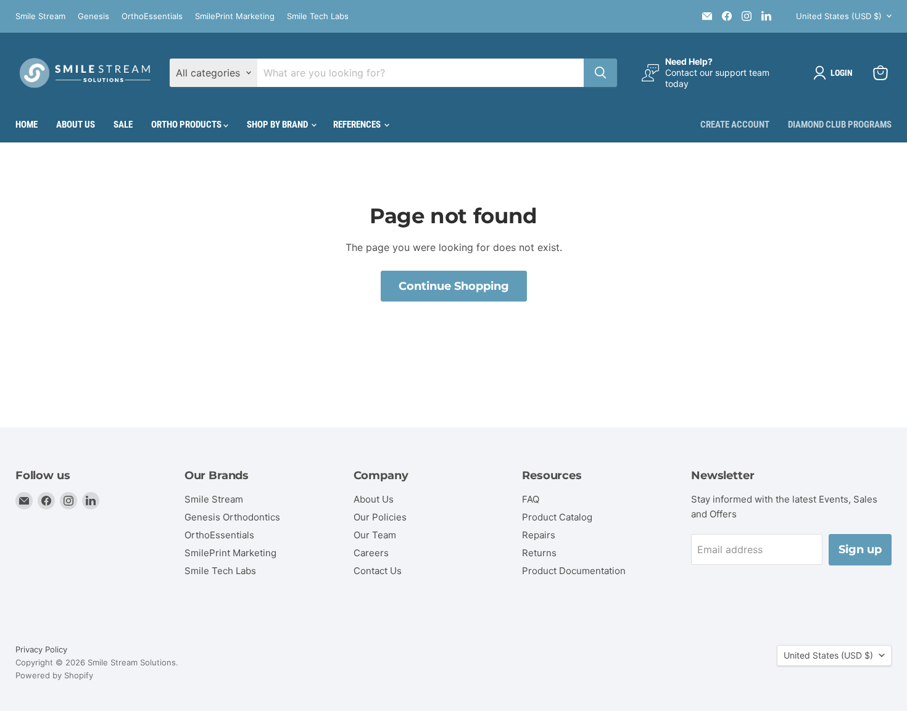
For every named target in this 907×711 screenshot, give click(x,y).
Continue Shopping (454, 286)
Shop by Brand (278, 124)
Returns (539, 553)
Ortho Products (187, 124)
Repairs (538, 535)
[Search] (600, 73)
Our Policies (380, 517)
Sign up (860, 549)
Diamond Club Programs (840, 124)
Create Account (734, 124)
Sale (123, 124)
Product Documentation (574, 571)
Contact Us (378, 571)
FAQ (530, 499)
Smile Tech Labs (318, 16)
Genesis (93, 16)
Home (26, 124)
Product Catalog (557, 517)
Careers (371, 553)
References (358, 124)
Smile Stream (40, 16)
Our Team (375, 535)
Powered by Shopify (54, 675)
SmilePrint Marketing (235, 16)
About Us (75, 124)
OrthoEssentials (152, 16)
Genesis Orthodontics (232, 517)
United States (839, 16)
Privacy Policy (41, 649)
